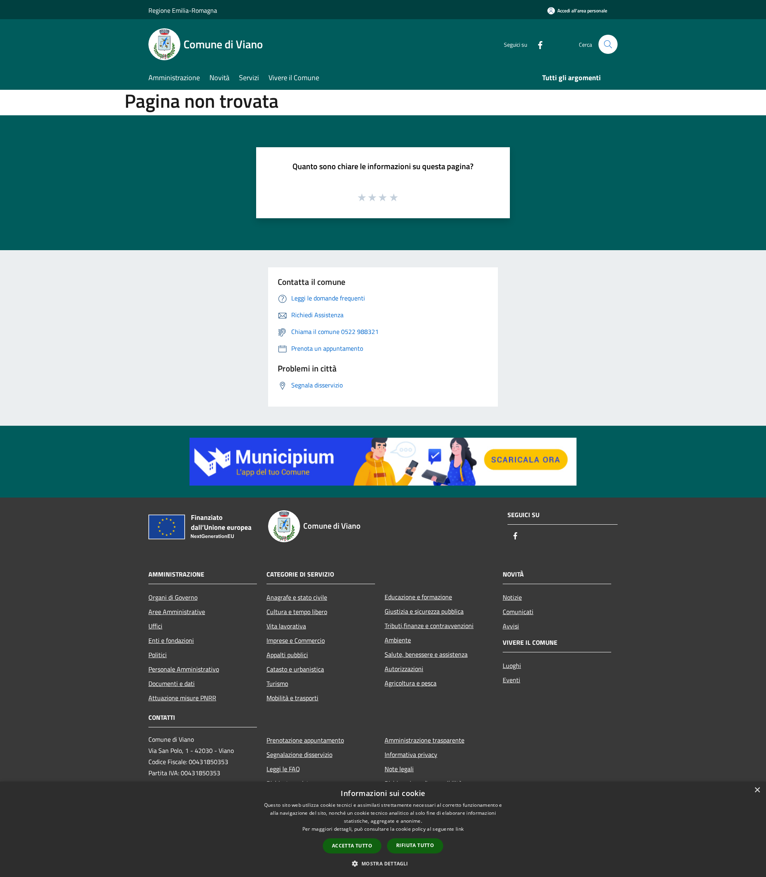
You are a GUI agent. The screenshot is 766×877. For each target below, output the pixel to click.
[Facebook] (537, 44)
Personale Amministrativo (183, 669)
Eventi (511, 680)
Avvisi (511, 626)
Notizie (512, 597)
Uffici (155, 626)
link (460, 829)
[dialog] (383, 829)
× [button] (757, 790)
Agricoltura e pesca (410, 683)
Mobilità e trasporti (292, 698)
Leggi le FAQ (283, 769)
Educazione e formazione (418, 597)
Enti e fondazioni (171, 640)
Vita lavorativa (286, 626)
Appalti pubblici (287, 655)
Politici (157, 655)
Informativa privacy (411, 754)
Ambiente (398, 640)
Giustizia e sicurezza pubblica (424, 611)
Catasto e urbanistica (295, 669)
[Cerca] (608, 44)
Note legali (399, 769)
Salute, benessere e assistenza (426, 654)
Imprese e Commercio (296, 640)
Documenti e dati (171, 683)
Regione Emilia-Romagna (182, 10)
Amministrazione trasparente (424, 740)
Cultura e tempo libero (297, 611)
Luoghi (512, 665)
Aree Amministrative (176, 611)
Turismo (277, 683)
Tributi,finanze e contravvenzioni (429, 625)
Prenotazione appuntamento (305, 740)
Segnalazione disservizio (299, 754)
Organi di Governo (172, 597)
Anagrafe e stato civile (297, 597)
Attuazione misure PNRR (182, 698)
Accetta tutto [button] (352, 845)
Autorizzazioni (404, 669)
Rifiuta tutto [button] (415, 845)
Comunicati (518, 611)
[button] (383, 863)
